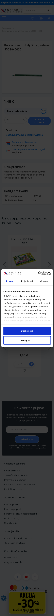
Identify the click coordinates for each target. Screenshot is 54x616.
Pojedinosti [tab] (27, 281)
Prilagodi (25, 340)
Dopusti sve (27, 331)
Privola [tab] (9, 281)
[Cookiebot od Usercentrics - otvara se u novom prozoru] (38, 273)
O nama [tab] (44, 281)
